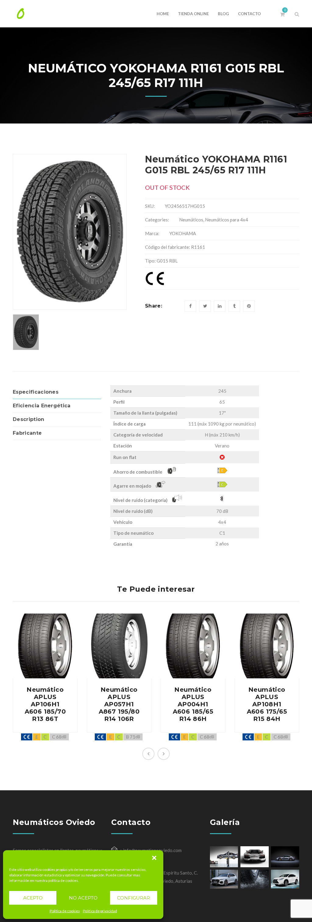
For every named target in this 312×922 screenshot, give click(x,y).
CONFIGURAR (133, 898)
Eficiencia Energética (42, 406)
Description (28, 419)
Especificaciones (35, 392)
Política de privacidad (100, 911)
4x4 (222, 522)
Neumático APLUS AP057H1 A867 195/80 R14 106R (119, 704)
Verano (222, 445)
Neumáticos (191, 219)
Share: (153, 306)
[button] (154, 858)
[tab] (57, 392)
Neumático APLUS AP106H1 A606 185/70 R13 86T (45, 704)
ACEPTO (33, 898)
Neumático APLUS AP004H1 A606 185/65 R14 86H (193, 704)
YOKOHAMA (182, 233)
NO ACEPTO (83, 898)
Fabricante (27, 433)
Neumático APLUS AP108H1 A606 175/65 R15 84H (267, 704)
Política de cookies (65, 911)
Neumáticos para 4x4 (226, 219)
